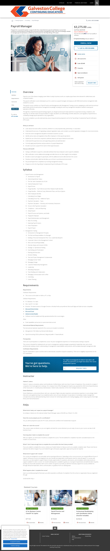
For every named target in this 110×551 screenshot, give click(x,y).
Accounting (27, 20)
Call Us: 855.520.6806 (92, 20)
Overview (14, 92)
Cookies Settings (15, 545)
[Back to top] (55, 534)
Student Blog (88, 536)
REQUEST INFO (92, 83)
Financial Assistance (76, 537)
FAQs (13, 105)
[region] (15, 537)
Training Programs (19, 20)
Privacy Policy (57, 547)
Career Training (45, 536)
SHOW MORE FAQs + (28, 478)
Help (73, 539)
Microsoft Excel (29, 311)
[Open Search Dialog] (97, 2)
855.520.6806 (14, 116)
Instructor (14, 101)
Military (73, 536)
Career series (81, 54)
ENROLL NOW (86, 43)
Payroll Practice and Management (57, 512)
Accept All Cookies (15, 541)
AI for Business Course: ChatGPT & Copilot (33, 512)
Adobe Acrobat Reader (31, 314)
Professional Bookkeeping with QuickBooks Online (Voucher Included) (84, 513)
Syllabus (14, 95)
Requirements (15, 98)
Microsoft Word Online (31, 309)
